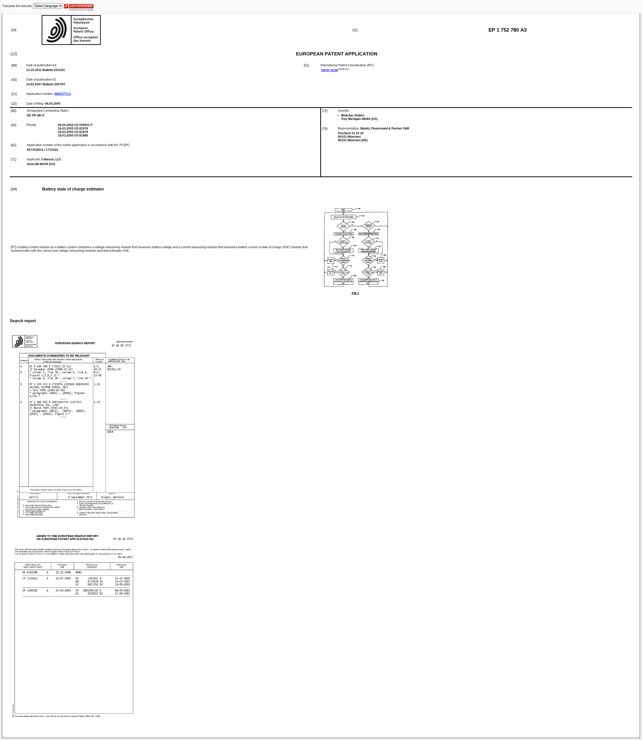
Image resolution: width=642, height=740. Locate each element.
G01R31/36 (329, 70)
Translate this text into (17, 6)
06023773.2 (62, 94)
